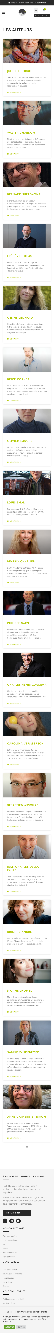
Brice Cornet (18, 379)
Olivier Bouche (20, 441)
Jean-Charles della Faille (23, 868)
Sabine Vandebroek (23, 1052)
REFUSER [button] (21, 1327)
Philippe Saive (18, 623)
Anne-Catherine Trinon (26, 1117)
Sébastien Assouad (23, 805)
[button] (3, 12)
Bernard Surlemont (23, 194)
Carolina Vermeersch (25, 744)
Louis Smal (16, 503)
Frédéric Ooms (19, 256)
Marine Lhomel (19, 991)
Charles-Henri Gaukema (27, 685)
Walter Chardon (21, 133)
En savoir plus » (14, 92)
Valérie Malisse (20, 1178)
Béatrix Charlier (21, 561)
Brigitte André (19, 932)
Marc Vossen (18, 1243)
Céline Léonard (20, 318)
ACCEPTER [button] (10, 1327)
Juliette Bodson (20, 71)
